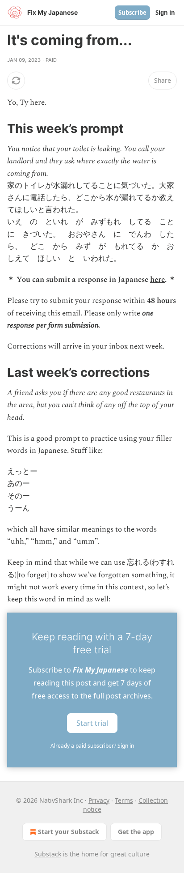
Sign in (165, 13)
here (157, 279)
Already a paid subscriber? (92, 746)
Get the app (136, 831)
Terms (124, 800)
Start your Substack (68, 831)
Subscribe (132, 13)
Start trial (92, 723)
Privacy (98, 800)
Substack (47, 854)
